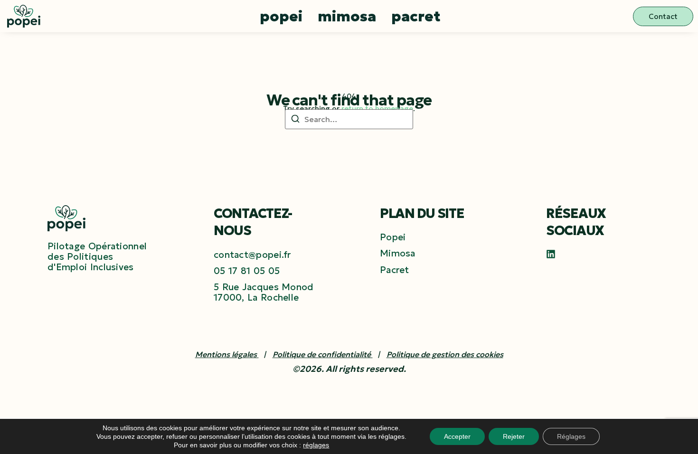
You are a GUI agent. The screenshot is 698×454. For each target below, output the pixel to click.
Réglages (571, 436)
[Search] (295, 120)
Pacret (416, 16)
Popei (281, 16)
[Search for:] (349, 119)
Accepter (457, 436)
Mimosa (347, 16)
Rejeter (514, 436)
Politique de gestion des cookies (445, 354)
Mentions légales (227, 354)
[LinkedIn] (551, 254)
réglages (316, 445)
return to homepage (377, 108)
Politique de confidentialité (323, 354)
